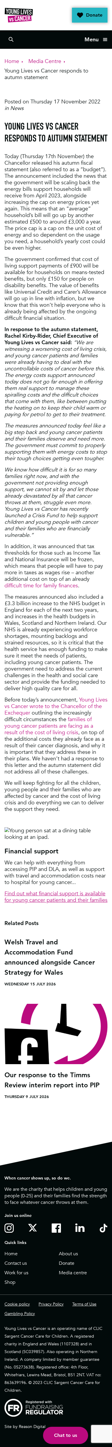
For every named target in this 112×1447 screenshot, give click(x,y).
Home (11, 1254)
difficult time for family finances (41, 585)
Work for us (16, 1273)
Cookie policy (17, 1304)
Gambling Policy (19, 1313)
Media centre (73, 1273)
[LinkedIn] (81, 1227)
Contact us (15, 1263)
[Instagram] (10, 1228)
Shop (10, 1282)
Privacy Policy (51, 1304)
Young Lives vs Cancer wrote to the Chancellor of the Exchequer (56, 706)
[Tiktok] (105, 1228)
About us (68, 1254)
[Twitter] (34, 1227)
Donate (94, 15)
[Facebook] (57, 1228)
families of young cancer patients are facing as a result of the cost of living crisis (48, 726)
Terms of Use (84, 1304)
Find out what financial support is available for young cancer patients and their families (56, 896)
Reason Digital (32, 1426)
